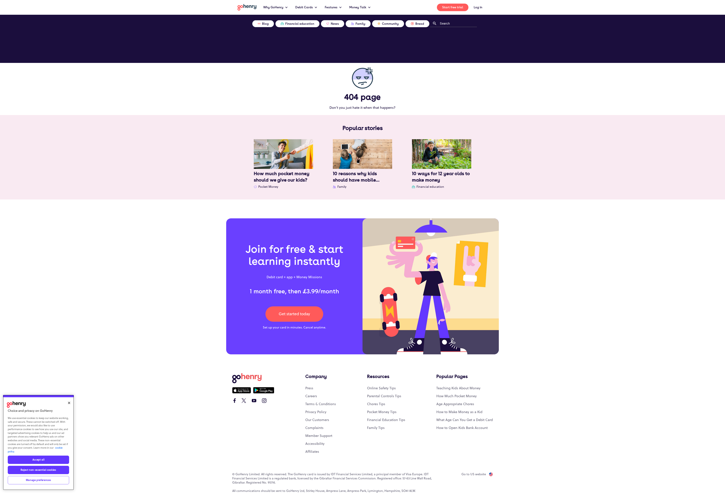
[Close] (69, 403)
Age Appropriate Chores (455, 404)
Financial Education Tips (386, 420)
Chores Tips (376, 404)
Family (341, 187)
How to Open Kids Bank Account (462, 428)
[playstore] (263, 390)
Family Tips (376, 428)
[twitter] (243, 400)
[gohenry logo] (247, 7)
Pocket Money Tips (381, 412)
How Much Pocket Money (456, 396)
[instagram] (264, 400)
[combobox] (457, 23)
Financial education (430, 187)
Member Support (318, 436)
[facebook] (234, 400)
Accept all (38, 459)
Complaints (314, 428)
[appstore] (241, 390)
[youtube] (254, 400)
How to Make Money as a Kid (459, 412)
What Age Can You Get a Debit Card (464, 420)
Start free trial (452, 7)
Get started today (294, 314)
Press (309, 388)
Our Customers (317, 420)
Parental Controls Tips (384, 396)
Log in (478, 7)
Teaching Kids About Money (458, 388)
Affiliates (312, 452)
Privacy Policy (315, 412)
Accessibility (315, 444)
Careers (311, 396)
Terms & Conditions (320, 404)
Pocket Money (268, 187)
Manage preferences (38, 480)
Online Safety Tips (381, 388)
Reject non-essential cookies (38, 469)
